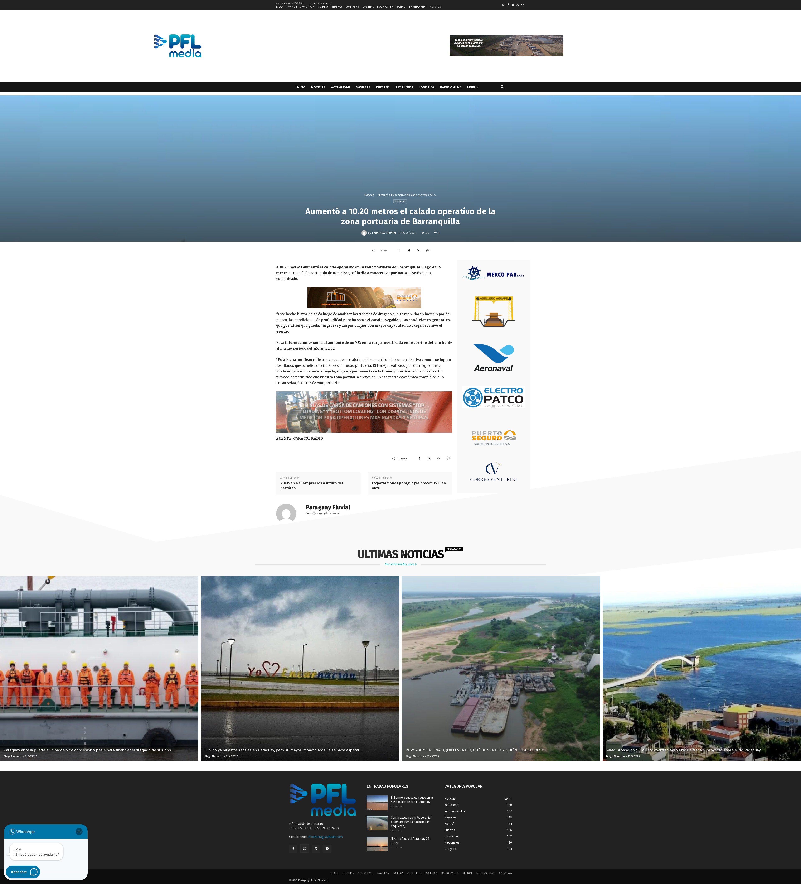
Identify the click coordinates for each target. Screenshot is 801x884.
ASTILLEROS (414, 873)
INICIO (335, 873)
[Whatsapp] (503, 5)
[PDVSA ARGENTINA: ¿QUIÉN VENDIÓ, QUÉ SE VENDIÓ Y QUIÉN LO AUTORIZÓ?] (501, 668)
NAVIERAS (383, 873)
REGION (467, 873)
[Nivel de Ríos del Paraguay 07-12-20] (377, 844)
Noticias (369, 194)
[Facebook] (508, 5)
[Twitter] (517, 5)
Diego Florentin (13, 756)
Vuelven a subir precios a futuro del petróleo (311, 485)
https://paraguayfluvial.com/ (322, 513)
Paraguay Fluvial (384, 232)
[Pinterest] (418, 250)
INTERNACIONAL (485, 873)
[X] (408, 250)
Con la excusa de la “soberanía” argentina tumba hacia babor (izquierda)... (411, 822)
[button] (502, 87)
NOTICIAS (348, 873)
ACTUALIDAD (365, 873)
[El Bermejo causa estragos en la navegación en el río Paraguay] (377, 802)
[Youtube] (522, 5)
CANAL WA (505, 873)
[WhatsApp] (428, 250)
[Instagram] (513, 5)
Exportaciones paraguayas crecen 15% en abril (409, 485)
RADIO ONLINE (450, 873)
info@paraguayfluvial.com (325, 837)
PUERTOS (398, 873)
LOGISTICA (431, 873)
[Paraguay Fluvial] (364, 233)
